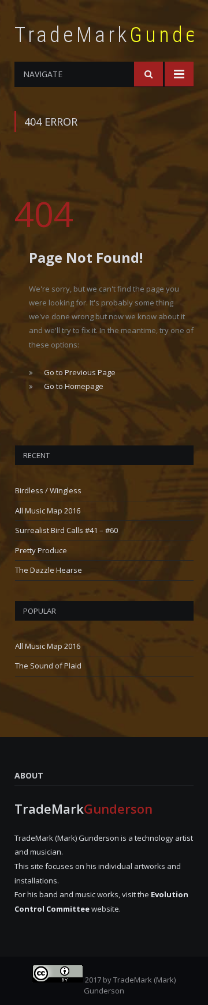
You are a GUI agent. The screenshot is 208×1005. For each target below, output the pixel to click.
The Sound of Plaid (48, 665)
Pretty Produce (41, 550)
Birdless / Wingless (48, 490)
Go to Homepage (73, 386)
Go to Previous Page (80, 372)
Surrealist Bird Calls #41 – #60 (66, 530)
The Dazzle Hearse (48, 570)
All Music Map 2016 (47, 510)
